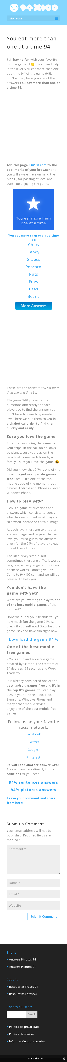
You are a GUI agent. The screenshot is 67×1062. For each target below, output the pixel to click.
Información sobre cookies (27, 1041)
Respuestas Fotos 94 (23, 994)
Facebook (33, 734)
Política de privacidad (24, 1027)
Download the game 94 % (33, 639)
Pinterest (33, 757)
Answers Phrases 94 (22, 959)
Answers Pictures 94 (22, 967)
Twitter (33, 742)
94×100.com (37, 165)
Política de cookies (21, 1034)
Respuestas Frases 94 (23, 987)
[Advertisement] (33, 127)
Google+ (33, 750)
